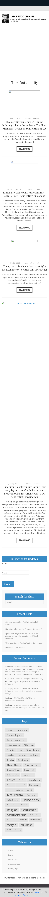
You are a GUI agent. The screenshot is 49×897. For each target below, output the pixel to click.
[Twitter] (22, 8)
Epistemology (27, 775)
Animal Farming (22, 730)
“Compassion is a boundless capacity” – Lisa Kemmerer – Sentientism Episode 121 (24, 268)
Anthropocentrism (16, 740)
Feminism (10, 785)
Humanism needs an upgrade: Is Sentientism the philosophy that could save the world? (24, 707)
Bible (20, 750)
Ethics (11, 780)
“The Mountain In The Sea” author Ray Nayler (23, 643)
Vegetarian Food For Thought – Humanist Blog (24, 679)
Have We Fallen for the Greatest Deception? (23, 629)
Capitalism (22, 755)
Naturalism (15, 795)
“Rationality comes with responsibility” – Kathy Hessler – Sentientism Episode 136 (24, 194)
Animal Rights (14, 735)
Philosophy (30, 800)
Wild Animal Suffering (14, 830)
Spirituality (23, 820)
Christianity (22, 760)
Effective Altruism (13, 770)
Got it (25, 895)
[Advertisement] (24, 52)
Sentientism (16, 815)
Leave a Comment (32, 118)
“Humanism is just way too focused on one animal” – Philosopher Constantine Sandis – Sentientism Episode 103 (24, 672)
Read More (24, 149)
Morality (29, 790)
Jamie (7, 698)
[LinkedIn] (27, 8)
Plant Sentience (12, 805)
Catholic (34, 755)
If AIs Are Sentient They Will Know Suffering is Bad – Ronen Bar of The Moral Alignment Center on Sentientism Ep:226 (24, 125)
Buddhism (11, 755)
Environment (29, 770)
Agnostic (10, 730)
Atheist (11, 750)
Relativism (24, 805)
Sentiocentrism (35, 815)
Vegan (12, 825)
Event (10, 855)
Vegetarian (26, 824)
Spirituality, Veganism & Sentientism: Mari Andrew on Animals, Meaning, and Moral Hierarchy (22, 636)
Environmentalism (13, 775)
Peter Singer (12, 799)
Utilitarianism (35, 820)
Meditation (19, 790)
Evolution (22, 780)
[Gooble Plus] (32, 8)
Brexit (10, 850)
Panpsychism (31, 795)
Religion (12, 810)
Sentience (29, 810)
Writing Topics (14, 868)
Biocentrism (32, 750)
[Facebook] (17, 8)
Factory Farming (34, 780)
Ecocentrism (32, 765)
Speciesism (11, 820)
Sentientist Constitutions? (15, 647)
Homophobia (21, 785)
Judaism (9, 790)
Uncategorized (14, 864)
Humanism (34, 785)
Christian (10, 760)
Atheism (29, 745)
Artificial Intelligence (13, 745)
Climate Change (14, 765)
